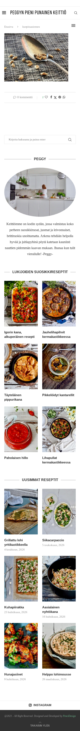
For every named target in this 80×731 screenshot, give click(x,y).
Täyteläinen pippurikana (13, 397)
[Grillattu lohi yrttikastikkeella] (21, 511)
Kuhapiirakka (14, 607)
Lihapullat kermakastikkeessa (56, 460)
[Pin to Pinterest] (59, 97)
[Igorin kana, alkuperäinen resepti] (21, 303)
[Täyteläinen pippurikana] (21, 366)
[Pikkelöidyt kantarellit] (59, 366)
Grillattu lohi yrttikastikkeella (16, 542)
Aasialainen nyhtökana (51, 609)
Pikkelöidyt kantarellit (58, 395)
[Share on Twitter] (55, 97)
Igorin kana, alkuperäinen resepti (19, 334)
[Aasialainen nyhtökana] (59, 579)
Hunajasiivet (13, 674)
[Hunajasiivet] (21, 646)
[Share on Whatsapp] (64, 97)
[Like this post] (46, 97)
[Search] (76, 13)
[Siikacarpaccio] (59, 511)
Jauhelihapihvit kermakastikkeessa (56, 334)
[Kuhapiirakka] (21, 579)
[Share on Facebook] (51, 97)
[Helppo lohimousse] (59, 646)
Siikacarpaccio (53, 540)
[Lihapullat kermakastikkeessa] (59, 429)
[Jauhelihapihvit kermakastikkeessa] (59, 303)
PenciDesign (69, 715)
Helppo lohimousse (56, 674)
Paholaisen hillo (16, 458)
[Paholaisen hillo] (21, 429)
